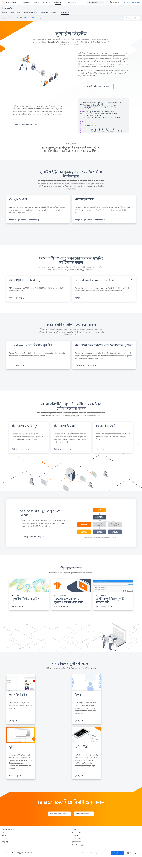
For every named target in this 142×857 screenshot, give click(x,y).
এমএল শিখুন (44, 12)
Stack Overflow (76, 839)
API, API (45, 2)
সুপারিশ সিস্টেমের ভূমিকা (26, 599)
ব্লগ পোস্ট (21, 220)
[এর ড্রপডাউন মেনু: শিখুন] (39, 2)
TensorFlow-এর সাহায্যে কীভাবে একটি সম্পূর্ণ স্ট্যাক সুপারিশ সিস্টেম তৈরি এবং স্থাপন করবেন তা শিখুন (71, 149)
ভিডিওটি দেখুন (14, 776)
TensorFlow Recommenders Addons (96, 280)
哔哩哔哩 (5, 842)
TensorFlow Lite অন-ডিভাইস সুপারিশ (30, 345)
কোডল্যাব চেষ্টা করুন (103, 607)
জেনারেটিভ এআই (106, 426)
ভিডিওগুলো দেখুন (60, 607)
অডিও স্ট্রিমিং (82, 747)
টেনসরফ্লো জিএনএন (65, 426)
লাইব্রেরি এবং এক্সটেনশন (30, 12)
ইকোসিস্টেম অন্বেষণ (82, 814)
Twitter (4, 839)
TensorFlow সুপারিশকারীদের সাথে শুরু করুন (94, 86)
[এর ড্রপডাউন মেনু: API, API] (50, 2)
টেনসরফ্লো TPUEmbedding (24, 280)
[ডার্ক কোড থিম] (127, 99)
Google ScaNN (18, 199)
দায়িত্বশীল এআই (71, 332)
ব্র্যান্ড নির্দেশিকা (76, 842)
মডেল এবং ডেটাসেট (8, 12)
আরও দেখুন (71, 2)
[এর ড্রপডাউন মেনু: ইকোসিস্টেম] (63, 2)
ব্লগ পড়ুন (12, 721)
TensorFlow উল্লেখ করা (78, 845)
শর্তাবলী (4, 853)
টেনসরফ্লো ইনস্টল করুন (58, 814)
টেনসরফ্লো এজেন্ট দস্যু (24, 426)
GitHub (126, 2)
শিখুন (35, 2)
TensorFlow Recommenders (89, 70)
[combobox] (97, 2)
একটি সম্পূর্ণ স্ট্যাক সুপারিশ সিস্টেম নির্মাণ (111, 600)
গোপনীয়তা (12, 853)
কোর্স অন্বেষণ (16, 607)
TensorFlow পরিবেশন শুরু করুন (26, 125)
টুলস (18, 12)
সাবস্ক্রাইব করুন (118, 853)
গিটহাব (11, 220)
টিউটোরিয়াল (33, 220)
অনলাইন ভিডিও (18, 694)
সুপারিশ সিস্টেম (65, 12)
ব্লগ (3, 832)
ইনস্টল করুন (26, 2)
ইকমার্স (79, 694)
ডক (10, 298)
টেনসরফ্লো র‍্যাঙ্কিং (85, 199)
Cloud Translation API (27, 18)
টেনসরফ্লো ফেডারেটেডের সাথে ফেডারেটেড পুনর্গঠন (103, 345)
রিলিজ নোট (75, 836)
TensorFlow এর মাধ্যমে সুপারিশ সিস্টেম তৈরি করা (68, 600)
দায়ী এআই (54, 12)
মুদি (11, 747)
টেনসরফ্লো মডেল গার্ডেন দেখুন (32, 537)
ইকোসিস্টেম (57, 2)
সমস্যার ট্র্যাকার (76, 832)
